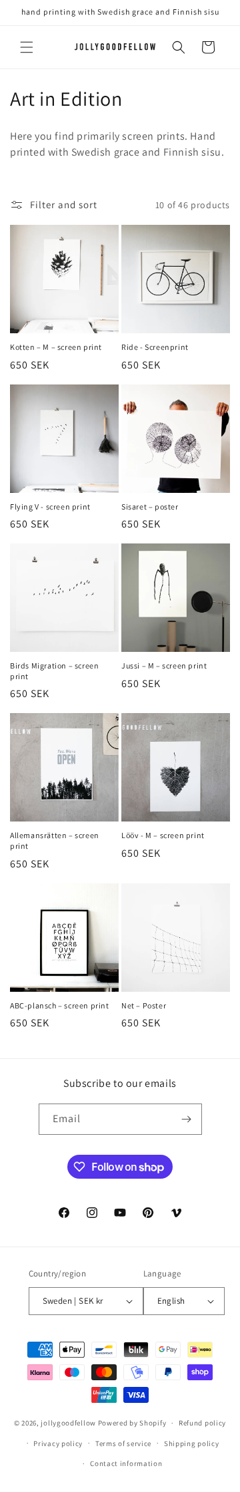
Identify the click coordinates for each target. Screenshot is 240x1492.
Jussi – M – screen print (164, 666)
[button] (26, 47)
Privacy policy (58, 1443)
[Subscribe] (186, 1119)
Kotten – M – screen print (56, 347)
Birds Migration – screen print (54, 671)
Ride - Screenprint (155, 347)
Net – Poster (143, 1005)
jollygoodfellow (68, 1422)
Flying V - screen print (50, 507)
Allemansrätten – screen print (54, 840)
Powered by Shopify (132, 1422)
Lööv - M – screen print (163, 835)
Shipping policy (191, 1443)
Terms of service (123, 1443)
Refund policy (202, 1422)
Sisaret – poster (150, 507)
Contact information (126, 1463)
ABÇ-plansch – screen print (59, 1005)
